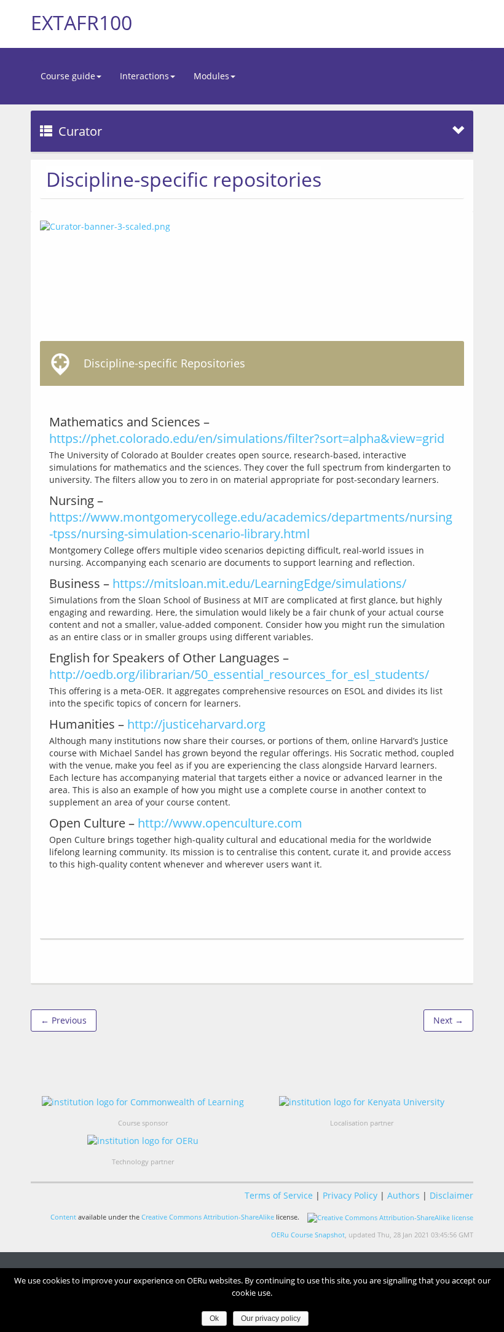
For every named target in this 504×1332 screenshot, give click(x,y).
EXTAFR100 (81, 22)
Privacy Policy (350, 1195)
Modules (211, 76)
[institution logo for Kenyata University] (361, 1101)
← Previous (64, 1020)
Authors (403, 1195)
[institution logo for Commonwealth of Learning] (143, 1101)
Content (63, 1216)
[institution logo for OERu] (143, 1140)
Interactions (144, 76)
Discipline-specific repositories (183, 179)
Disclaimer (451, 1195)
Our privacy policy (271, 1318)
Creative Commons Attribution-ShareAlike (207, 1216)
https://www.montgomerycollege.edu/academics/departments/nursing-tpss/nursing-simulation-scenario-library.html (250, 525)
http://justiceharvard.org (196, 724)
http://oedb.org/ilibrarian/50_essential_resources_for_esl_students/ (239, 674)
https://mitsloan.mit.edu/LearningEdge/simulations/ (259, 583)
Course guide (68, 76)
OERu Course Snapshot (308, 1234)
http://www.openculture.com (220, 823)
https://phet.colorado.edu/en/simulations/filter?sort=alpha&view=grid (246, 438)
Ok (214, 1318)
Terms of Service (279, 1195)
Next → (448, 1020)
